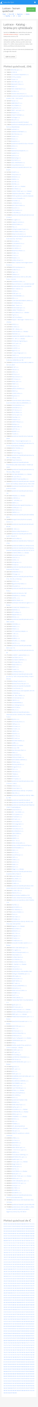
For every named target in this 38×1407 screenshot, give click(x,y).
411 (16, 1293)
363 (33, 1283)
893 (29, 1374)
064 (22, 1233)
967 (7, 1388)
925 (7, 1381)
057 (7, 1233)
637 (20, 1331)
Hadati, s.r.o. (15, 864)
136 (27, 1245)
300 (18, 1274)
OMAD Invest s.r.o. (17, 246)
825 (33, 1362)
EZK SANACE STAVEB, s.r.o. (19, 962)
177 (24, 1252)
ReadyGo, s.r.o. (16, 258)
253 (7, 1267)
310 (9, 1276)
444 (27, 1297)
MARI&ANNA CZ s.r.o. (17, 572)
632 (9, 1331)
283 (11, 1271)
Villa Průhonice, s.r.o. (16, 134)
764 (22, 1352)
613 (29, 1326)
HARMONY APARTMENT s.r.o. (19, 131)
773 (11, 1355)
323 (7, 1278)
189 (20, 1255)
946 (22, 1383)
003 (11, 1224)
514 (27, 1309)
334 (31, 1278)
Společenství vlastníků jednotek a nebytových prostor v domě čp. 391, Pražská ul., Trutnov (19, 714)
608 (18, 1326)
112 (5, 1243)
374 (27, 1286)
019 (16, 1226)
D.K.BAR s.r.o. (15, 883)
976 (27, 1388)
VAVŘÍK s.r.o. (15, 743)
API (14, 16)
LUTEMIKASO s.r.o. (17, 203)
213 (11, 1259)
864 (27, 1369)
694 (22, 1340)
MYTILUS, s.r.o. (16, 374)
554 (22, 1317)
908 (31, 1376)
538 (18, 1314)
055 (33, 1231)
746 (13, 1350)
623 (20, 1328)
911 (7, 1378)
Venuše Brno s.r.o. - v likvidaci (20, 1109)
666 (22, 1336)
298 (13, 1274)
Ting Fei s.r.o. (15, 315)
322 (5, 1278)
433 (33, 1295)
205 (24, 1257)
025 (29, 1226)
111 (33, 1240)
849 (24, 1366)
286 (18, 1271)
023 (24, 1226)
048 (18, 1231)
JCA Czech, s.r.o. (16, 729)
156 (9, 1250)
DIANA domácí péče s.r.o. (18, 843)
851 (29, 1366)
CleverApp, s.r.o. (16, 417)
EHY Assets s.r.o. (16, 726)
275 (24, 1269)
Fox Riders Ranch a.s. (17, 957)
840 (5, 1366)
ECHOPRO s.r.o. (16, 348)
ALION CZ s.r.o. (16, 346)
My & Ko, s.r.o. (15, 719)
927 (11, 1381)
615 (33, 1326)
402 (27, 1290)
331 (24, 1278)
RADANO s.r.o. (15, 1102)
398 (18, 1290)
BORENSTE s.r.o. (16, 931)
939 (7, 1383)
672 (5, 1338)
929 (16, 1381)
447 (33, 1297)
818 (18, 1362)
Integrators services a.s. (18, 222)
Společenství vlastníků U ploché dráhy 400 (23, 1204)
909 (33, 1376)
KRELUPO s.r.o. (15, 120)
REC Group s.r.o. (16, 379)
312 (13, 1276)
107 (24, 1240)
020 (18, 1226)
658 (5, 1336)
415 (24, 1293)
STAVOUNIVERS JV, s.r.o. (18, 405)
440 (18, 1297)
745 (11, 1350)
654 (27, 1333)
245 (20, 1264)
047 (16, 1231)
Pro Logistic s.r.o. (16, 950)
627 (29, 1328)
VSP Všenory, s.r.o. (17, 410)
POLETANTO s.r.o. (16, 160)
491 (7, 1307)
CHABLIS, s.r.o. (16, 859)
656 (31, 1333)
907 (29, 1376)
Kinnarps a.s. (15, 564)
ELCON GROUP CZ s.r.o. (18, 243)
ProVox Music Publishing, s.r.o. (20, 1154)
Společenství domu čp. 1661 (19, 593)
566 (18, 1319)
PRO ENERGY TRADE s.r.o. (19, 231)
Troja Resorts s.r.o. (16, 108)
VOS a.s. (14, 1043)
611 (24, 1326)
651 (20, 1333)
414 (22, 1293)
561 (7, 1319)
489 (33, 1305)
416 (27, 1293)
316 (22, 1276)
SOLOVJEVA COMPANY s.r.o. (19, 660)
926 (9, 1381)
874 (18, 1371)
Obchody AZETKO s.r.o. (18, 764)
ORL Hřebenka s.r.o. (17, 909)
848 (22, 1366)
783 (33, 1355)
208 (31, 1257)
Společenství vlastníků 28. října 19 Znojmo (22, 143)
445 (29, 1297)
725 (29, 1345)
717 (11, 1345)
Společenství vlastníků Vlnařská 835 (21, 686)
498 (22, 1307)
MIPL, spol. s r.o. (16, 1069)
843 (11, 1366)
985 (16, 1390)
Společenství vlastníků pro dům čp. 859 (22, 802)
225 (7, 1262)
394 (9, 1290)
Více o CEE (11, 14)
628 (31, 1328)
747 (16, 1350)
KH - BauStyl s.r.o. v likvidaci (19, 964)
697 (29, 1340)
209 (33, 1257)
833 (20, 1364)
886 (13, 1374)
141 (7, 1248)
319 (29, 1276)
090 (18, 1238)
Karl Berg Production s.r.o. (19, 681)
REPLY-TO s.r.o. (16, 736)
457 (24, 1300)
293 (33, 1271)
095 (29, 1238)
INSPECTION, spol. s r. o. (18, 1026)
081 (29, 1236)
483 (20, 1305)
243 (16, 1264)
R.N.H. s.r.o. (15, 769)
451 (11, 1300)
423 (11, 1295)
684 (31, 1338)
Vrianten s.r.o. (15, 136)
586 (31, 1321)
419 (33, 1293)
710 (27, 1343)
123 (29, 1243)
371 (20, 1286)
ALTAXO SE (14, 72)
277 (29, 1269)
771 (7, 1355)
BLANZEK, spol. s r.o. (17, 1050)
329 (20, 1278)
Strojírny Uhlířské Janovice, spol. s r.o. (22, 1012)
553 (20, 1317)
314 (18, 1276)
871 (11, 1371)
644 (5, 1333)
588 (5, 1324)
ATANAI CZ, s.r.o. (16, 786)
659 (7, 1336)
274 (22, 1269)
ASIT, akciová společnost (18, 1126)
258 (18, 1267)
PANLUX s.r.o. (15, 369)
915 (16, 1378)
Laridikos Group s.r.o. (17, 260)
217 (20, 1259)
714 (5, 1345)
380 (9, 1288)
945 (20, 1383)
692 (18, 1340)
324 (9, 1278)
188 (18, 1255)
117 (16, 1243)
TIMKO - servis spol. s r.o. (17, 110)
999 (16, 1393)
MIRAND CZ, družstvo (17, 745)
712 (31, 1343)
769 (33, 1352)
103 (16, 1240)
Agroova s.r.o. (15, 1066)
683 (29, 1338)
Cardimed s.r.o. (15, 129)
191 (24, 1255)
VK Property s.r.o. (16, 779)
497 (20, 1307)
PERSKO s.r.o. (15, 629)
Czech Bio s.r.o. (15, 181)
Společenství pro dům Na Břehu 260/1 (22, 971)
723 (24, 1345)
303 (24, 1274)
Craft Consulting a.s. (17, 317)
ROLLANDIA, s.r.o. (16, 878)
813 (7, 1362)
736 (22, 1347)
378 (5, 1288)
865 (29, 1369)
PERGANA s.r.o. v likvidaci (18, 495)
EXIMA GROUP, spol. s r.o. (18, 1147)
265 (33, 1267)
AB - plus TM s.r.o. (16, 476)
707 (20, 1343)
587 (33, 1321)
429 (24, 1295)
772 (9, 1355)
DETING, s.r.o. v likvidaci (18, 1090)
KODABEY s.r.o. (16, 993)
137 (29, 1245)
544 (31, 1314)
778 (22, 1355)
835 (24, 1364)
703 (11, 1343)
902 (18, 1376)
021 (20, 1226)
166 (31, 1250)
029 (7, 1229)
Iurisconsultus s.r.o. (17, 821)
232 (22, 1262)
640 (27, 1331)
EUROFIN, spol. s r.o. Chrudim (20, 1128)
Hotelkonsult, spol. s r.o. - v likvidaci (21, 1009)
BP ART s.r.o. (15, 367)
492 (9, 1307)
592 (13, 1324)
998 (13, 1393)
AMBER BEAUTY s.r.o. (16, 103)
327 (16, 1278)
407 (7, 1293)
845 (16, 1366)
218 (22, 1259)
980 (5, 1390)
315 (20, 1276)
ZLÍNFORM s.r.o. (16, 624)
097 (33, 1238)
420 (5, 1295)
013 (33, 1224)
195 (33, 1255)
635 (16, 1331)
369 (16, 1286)
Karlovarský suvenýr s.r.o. (18, 555)
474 (31, 1302)
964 (31, 1386)
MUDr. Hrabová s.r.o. (17, 288)
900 (13, 1376)
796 (31, 1357)
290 (27, 1271)
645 (7, 1333)
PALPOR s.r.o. (15, 905)
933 (24, 1381)
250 (31, 1264)
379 (7, 1288)
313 (16, 1276)
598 (27, 1324)
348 (31, 1281)
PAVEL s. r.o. (15, 1028)
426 (18, 1295)
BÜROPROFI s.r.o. (16, 1142)
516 (31, 1309)
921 (29, 1378)
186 (13, 1255)
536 (13, 1314)
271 (16, 1269)
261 (24, 1267)
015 (7, 1226)
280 (5, 1271)
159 (16, 1250)
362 (31, 1283)
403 (29, 1290)
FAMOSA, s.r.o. (16, 512)
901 (16, 1376)
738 (27, 1347)
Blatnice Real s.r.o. (16, 928)
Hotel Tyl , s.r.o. (16, 643)
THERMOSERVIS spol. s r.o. (19, 1040)
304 (27, 1274)
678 (18, 1338)
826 (5, 1364)
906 (27, 1376)
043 (7, 1231)
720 (18, 1345)
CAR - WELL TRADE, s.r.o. (18, 695)
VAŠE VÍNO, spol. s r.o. (17, 82)
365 (7, 1286)
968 (9, 1388)
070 (5, 1236)
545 (33, 1314)
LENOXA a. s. (15, 291)
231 (20, 1262)
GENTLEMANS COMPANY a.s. (19, 760)
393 (7, 1290)
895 (33, 1374)
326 (13, 1278)
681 (24, 1338)
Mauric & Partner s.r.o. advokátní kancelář (23, 284)
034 (18, 1229)
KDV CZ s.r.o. (15, 852)
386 (22, 1288)
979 (33, 1388)
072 (9, 1236)
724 (27, 1345)
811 (33, 1359)
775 (16, 1355)
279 (33, 1269)
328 (18, 1278)
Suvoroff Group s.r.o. (17, 855)
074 (13, 1236)
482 (18, 1305)
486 (27, 1305)
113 (7, 1243)
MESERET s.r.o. (16, 431)
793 (24, 1357)
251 (33, 1264)
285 (16, 1271)
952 (5, 1386)
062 (18, 1233)
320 (31, 1276)
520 (9, 1312)
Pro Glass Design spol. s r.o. (19, 353)
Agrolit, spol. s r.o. (16, 1005)
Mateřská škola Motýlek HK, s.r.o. (19, 151)
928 (13, 1381)
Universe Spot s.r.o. (17, 788)
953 (7, 1386)
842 (9, 1366)
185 (11, 1255)
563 (11, 1319)
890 (22, 1374)
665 (20, 1336)
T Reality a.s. (15, 774)
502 (31, 1307)
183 (7, 1255)
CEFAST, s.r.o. (15, 581)
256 (13, 1267)
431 (29, 1295)
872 (13, 1371)
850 (27, 1366)
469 (20, 1302)
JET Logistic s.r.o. (16, 220)
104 (18, 1240)
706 (18, 1343)
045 (11, 1231)
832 (18, 1364)
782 (31, 1355)
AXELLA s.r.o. (15, 710)
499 (24, 1307)
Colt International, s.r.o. (18, 698)
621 (16, 1328)
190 (22, 1255)
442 (22, 1297)
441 (20, 1297)
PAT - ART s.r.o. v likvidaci (18, 338)
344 (22, 1281)
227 (11, 1262)
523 (16, 1312)
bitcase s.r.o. (14, 139)
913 (11, 1378)
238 (5, 1264)
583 (24, 1321)
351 (7, 1283)
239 (7, 1264)
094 (27, 1238)
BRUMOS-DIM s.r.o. (17, 426)
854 (5, 1369)
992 (31, 1390)
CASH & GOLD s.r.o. (17, 969)
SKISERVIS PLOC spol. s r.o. (19, 1183)
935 (29, 1381)
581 (20, 1321)
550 (13, 1317)
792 (22, 1357)
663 (16, 1336)
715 (7, 1345)
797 (33, 1357)
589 (7, 1324)
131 (16, 1245)
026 (31, 1226)
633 (11, 1331)
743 (7, 1350)
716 (9, 1345)
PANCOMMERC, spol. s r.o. (19, 1083)
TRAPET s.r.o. (15, 667)
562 (9, 1319)
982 (9, 1390)
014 (5, 1226)
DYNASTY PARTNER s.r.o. (17, 115)
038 (27, 1229)
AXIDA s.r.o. (15, 372)
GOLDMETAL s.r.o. (17, 1192)
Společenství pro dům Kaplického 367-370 (23, 691)
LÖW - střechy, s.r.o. (17, 329)
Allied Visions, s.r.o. (17, 510)
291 (29, 1271)
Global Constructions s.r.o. (19, 234)
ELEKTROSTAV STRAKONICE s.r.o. (21, 1057)
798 (5, 1359)
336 (5, 1281)
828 (9, 1364)
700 (5, 1343)
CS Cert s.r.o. (15, 255)
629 (33, 1328)
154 (5, 1250)
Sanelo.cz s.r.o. (15, 155)
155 (7, 1250)
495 (16, 1307)
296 (9, 1274)
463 (7, 1302)
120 (22, 1243)
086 (9, 1238)
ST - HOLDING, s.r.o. (17, 500)
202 (18, 1257)
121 (24, 1243)
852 (31, 1366)
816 (13, 1362)
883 (7, 1374)
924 (5, 1381)
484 (22, 1305)
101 (11, 1240)
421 (7, 1295)
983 (11, 1390)
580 (18, 1321)
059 (11, 1233)
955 (11, 1386)
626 (27, 1328)
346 (27, 1281)
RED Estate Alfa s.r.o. (17, 662)
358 (22, 1283)
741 (33, 1347)
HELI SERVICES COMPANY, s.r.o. (20, 1081)
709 (24, 1343)
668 (27, 1336)
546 (5, 1317)
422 (9, 1295)
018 (13, 1226)
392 (5, 1290)
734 (18, 1347)
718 (13, 1345)
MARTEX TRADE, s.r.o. (17, 600)
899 (11, 1376)
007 (20, 1224)
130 (13, 1245)
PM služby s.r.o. (16, 919)
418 (31, 1293)
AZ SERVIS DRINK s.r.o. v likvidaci (20, 553)
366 (9, 1286)
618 (9, 1328)
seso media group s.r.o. (18, 705)
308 (5, 1276)
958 (18, 1386)
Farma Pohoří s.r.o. (17, 809)
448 (5, 1300)
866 (31, 1369)
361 (29, 1283)
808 (27, 1359)
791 (20, 1357)
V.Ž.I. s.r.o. (14, 398)
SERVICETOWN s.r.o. (17, 224)
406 (5, 1293)
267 (7, 1269)
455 (20, 1300)
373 (24, 1286)
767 (29, 1352)
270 (13, 1269)
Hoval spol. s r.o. (16, 1185)
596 (22, 1324)
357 (20, 1283)
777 (20, 1355)
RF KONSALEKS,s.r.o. (17, 303)
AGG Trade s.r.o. (16, 917)
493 (11, 1307)
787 (11, 1357)
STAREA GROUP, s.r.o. (17, 997)
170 (9, 1252)
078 (22, 1236)
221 (29, 1259)
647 (11, 1333)
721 (20, 1345)
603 (7, 1326)
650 (18, 1333)
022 (22, 1226)
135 (24, 1245)
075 (16, 1236)
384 (18, 1288)
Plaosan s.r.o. (14, 101)
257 (16, 1267)
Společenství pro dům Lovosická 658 (21, 286)
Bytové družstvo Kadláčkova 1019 (21, 895)
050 (22, 1231)
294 (5, 1274)
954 (9, 1386)
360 (27, 1283)
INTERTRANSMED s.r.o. (18, 848)
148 (22, 1248)
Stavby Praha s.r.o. (17, 664)
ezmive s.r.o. (14, 146)
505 (7, 1309)
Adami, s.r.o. (15, 850)
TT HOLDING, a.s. (16, 212)
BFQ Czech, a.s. (16, 738)
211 (7, 1259)
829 (11, 1364)
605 (11, 1326)
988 (22, 1390)
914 (13, 1378)
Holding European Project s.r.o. (20, 229)
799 (7, 1359)
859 (16, 1369)
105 (20, 1240)
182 (5, 1255)
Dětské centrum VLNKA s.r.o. (19, 990)
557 (29, 1317)
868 (5, 1371)
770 (5, 1355)
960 (22, 1386)
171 (11, 1252)
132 (18, 1245)
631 (7, 1331)
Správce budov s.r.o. (17, 978)
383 (16, 1288)
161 (20, 1250)
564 (13, 1319)
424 (13, 1295)
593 (16, 1324)
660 (9, 1336)
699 (33, 1340)
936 (31, 1381)
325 (11, 1278)
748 (18, 1350)
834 (22, 1364)
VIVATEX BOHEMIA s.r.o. (18, 296)
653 (24, 1333)
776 (18, 1355)
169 (7, 1252)
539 (20, 1314)
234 (27, 1262)
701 (7, 1343)
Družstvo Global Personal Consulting (22, 897)
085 (7, 1238)
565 (16, 1319)
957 (16, 1386)
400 (22, 1290)
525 (20, 1312)
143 (11, 1248)
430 (27, 1295)
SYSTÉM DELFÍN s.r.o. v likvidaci (20, 1112)
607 (16, 1326)
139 (33, 1245)
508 (13, 1309)
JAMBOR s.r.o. (15, 838)
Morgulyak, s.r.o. (16, 936)
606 (13, 1326)
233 (24, 1262)
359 (24, 1283)
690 (13, 1340)
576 (9, 1321)
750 (22, 1350)
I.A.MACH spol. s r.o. (17, 1085)
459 (29, 1300)
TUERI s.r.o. (15, 857)
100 (9, 1240)
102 (13, 1240)
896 (5, 1376)
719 (16, 1345)
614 (31, 1326)
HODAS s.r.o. (15, 324)
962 (27, 1386)
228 (13, 1262)
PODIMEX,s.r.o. (16, 1123)
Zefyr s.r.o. (14, 1121)
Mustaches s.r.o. (15, 141)
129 (11, 1245)
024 (27, 1226)
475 (33, 1302)
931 (20, 1381)
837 (29, 1364)
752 (27, 1350)
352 (9, 1283)
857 (11, 1369)
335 (33, 1278)
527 (24, 1312)
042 (5, 1231)
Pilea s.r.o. (14, 227)
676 (13, 1338)
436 (9, 1297)
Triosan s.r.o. (14, 79)
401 (24, 1290)
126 (5, 1245)
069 (33, 1233)
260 (22, 1267)
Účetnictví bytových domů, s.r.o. (20, 952)
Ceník (19, 16)
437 (11, 1297)
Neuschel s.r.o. (16, 208)
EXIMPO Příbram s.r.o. (18, 422)
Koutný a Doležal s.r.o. (18, 912)
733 (16, 1347)
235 (29, 1262)
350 (5, 1283)
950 (31, 1383)
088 (13, 1238)
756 (5, 1352)
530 (31, 1312)
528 (27, 1312)
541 (24, 1314)
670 (31, 1336)
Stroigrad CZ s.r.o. (16, 767)
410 (13, 1293)
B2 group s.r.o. (16, 396)
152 (31, 1248)
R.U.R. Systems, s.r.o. (17, 814)
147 (20, 1248)
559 (33, 1317)
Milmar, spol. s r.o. (16, 381)
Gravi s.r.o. (14, 148)
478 (9, 1305)
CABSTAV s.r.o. (16, 700)
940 (9, 1383)
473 (29, 1302)
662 (13, 1336)
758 (9, 1352)
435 (7, 1297)
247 (24, 1264)
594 (18, 1324)
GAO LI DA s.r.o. (16, 933)
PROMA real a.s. (16, 762)
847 (20, 1366)
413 (20, 1293)
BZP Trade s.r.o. (16, 983)
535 (11, 1314)
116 (13, 1243)
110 (31, 1240)
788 (13, 1357)
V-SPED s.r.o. (15, 636)
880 (31, 1371)
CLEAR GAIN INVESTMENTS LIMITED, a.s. (22, 300)
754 (31, 1350)
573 (33, 1319)
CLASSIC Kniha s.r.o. (17, 393)
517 (33, 1309)
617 (7, 1328)
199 (11, 1257)
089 (16, 1238)
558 (31, 1317)
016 (9, 1226)
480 (13, 1305)
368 (13, 1286)
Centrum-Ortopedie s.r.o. (18, 198)
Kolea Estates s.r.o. (17, 955)
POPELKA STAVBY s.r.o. (18, 757)
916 (18, 1378)
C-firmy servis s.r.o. (16, 174)
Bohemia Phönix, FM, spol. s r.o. (20, 683)
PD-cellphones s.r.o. (17, 940)
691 (16, 1340)
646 (9, 1333)
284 (13, 1271)
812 (5, 1362)
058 (9, 1233)
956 (13, 1386)
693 (20, 1340)
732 (13, 1347)
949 (29, 1383)
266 (5, 1269)
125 (33, 1243)
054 (31, 1231)
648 (13, 1333)
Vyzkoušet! (31, 9)
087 (11, 1238)
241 (11, 1264)
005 (16, 1224)
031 (11, 1229)
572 (31, 1319)
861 (20, 1369)
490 (5, 1307)
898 (9, 1376)
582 (22, 1321)
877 (24, 1371)
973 (20, 1388)
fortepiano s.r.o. (16, 419)
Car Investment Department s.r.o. (20, 74)
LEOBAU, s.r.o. (15, 1138)
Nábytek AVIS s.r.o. (17, 614)
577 (11, 1321)
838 (31, 1364)
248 (27, 1264)
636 (18, 1331)
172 (13, 1252)
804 (18, 1359)
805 (20, 1359)
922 (31, 1378)
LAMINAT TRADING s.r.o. (18, 310)
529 (29, 1312)
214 (13, 1259)
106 (22, 1240)
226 (9, 1262)
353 (11, 1283)
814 (9, 1362)
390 (31, 1288)
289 (24, 1271)
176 (22, 1252)
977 (29, 1388)
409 (11, 1293)
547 (7, 1317)
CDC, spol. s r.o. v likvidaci (18, 186)
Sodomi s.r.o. (15, 862)
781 (29, 1355)
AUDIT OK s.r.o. (16, 429)
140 (5, 1248)
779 (24, 1355)
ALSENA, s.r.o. (15, 560)
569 (24, 1319)
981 (7, 1390)
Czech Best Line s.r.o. (17, 657)
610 (22, 1326)
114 (9, 1243)
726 (31, 1345)
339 (11, 1281)
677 (16, 1338)
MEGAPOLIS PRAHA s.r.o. (18, 250)
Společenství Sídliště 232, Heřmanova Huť (23, 545)
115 (11, 1243)
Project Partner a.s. (17, 460)
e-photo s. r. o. (16, 450)
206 (27, 1257)
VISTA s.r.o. (15, 1097)
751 (24, 1350)
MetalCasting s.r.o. (16, 158)
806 (22, 1359)
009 (24, 1224)
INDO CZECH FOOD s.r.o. (18, 205)
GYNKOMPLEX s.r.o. (17, 407)
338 (9, 1281)
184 (9, 1255)
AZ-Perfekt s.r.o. (16, 200)
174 (18, 1252)
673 (7, 1338)
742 (5, 1350)
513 (24, 1309)
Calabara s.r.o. (15, 274)
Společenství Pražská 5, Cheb (19, 1100)
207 (29, 1257)
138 (31, 1245)
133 (20, 1245)
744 (9, 1350)
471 (24, 1302)
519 (7, 1312)
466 (13, 1302)
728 (5, 1347)
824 (31, 1362)
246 (22, 1264)
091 (20, 1238)
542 (27, 1314)
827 (7, 1364)
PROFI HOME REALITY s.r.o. (18, 89)
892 (27, 1374)
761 (16, 1352)
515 (29, 1309)
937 (33, 1381)
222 (31, 1259)
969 (11, 1388)
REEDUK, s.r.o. (15, 617)
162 (22, 1250)
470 (22, 1302)
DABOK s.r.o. (15, 503)
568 (22, 1319)
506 (9, 1309)
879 (29, 1371)
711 (29, 1343)
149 (24, 1248)
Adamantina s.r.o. (16, 988)
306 (31, 1274)
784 (5, 1357)
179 (29, 1252)
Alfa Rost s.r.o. (15, 776)
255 (11, 1267)
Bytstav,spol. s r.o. (16, 1173)
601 (33, 1324)
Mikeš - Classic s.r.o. (17, 305)
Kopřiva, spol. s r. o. (17, 1107)
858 (13, 1369)
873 (16, 1371)
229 (16, 1262)
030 (9, 1229)
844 (13, 1366)
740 (31, 1347)
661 (11, 1336)
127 (7, 1245)
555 (24, 1317)
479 (11, 1305)
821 (24, 1362)
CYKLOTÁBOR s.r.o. (16, 105)
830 (13, 1364)
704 (13, 1343)
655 (29, 1333)
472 (27, 1302)
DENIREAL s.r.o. (16, 638)
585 (29, 1321)
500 (27, 1307)
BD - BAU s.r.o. (15, 529)
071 (7, 1236)
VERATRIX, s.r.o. (15, 184)
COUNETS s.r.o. (15, 172)
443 (24, 1297)
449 (7, 1300)
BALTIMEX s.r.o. (16, 1188)
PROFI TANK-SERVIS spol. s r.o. (20, 947)
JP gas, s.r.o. (15, 272)
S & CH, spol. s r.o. (16, 343)
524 (18, 1312)
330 (22, 1278)
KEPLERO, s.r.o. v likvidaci (18, 641)
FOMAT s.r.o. (15, 384)
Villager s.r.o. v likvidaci (18, 869)
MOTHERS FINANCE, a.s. (18, 740)
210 (5, 1259)
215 (16, 1259)
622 (18, 1328)
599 (29, 1324)
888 (18, 1374)
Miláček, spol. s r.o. (17, 1178)
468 (18, 1302)
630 (5, 1331)
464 (9, 1302)
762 (18, 1352)
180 (31, 1252)
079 (24, 1236)
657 (33, 1333)
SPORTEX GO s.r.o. (17, 1035)
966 (5, 1388)
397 (16, 1290)
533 (7, 1314)
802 (13, 1359)
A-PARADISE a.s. (16, 693)
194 (31, 1255)
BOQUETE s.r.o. (15, 112)
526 (22, 1312)
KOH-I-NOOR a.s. (16, 1095)
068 (31, 1233)
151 (29, 1248)
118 (18, 1243)
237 (33, 1262)
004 (13, 1224)
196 (5, 1257)
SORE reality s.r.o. (16, 976)
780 (27, 1355)
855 (7, 1369)
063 (20, 1233)
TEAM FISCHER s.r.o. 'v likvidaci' (20, 331)
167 (33, 1250)
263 (29, 1267)
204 (22, 1257)
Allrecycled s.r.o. (16, 586)
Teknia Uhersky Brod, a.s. (18, 1093)
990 (27, 1390)
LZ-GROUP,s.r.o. (16, 498)
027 (33, 1226)
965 (33, 1386)
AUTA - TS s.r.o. (16, 840)
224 (5, 1262)
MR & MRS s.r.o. (16, 1190)
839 (33, 1364)
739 (29, 1347)
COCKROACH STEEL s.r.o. (18, 281)
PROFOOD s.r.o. (16, 334)
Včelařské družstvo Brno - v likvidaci (21, 193)
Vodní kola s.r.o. (16, 1145)
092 (22, 1238)
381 (11, 1288)
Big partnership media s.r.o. (19, 583)
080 (27, 1236)
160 (18, 1250)
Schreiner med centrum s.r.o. (19, 93)
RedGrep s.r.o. (15, 424)
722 (22, 1345)
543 (29, 1314)
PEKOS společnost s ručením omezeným (22, 196)
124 (31, 1243)
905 (24, 1376)
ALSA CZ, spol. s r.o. (17, 415)
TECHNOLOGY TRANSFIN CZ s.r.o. (21, 607)
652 (22, 1333)
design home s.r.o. (17, 1164)
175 (20, 1252)
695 (24, 1340)
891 (24, 1374)
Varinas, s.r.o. (15, 386)
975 (24, 1388)
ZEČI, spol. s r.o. (16, 1052)
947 (24, 1383)
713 (33, 1343)
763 (20, 1352)
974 (22, 1388)
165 (29, 1250)
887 (16, 1374)
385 (20, 1288)
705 (16, 1343)
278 (31, 1269)
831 (16, 1364)
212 (9, 1259)
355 (16, 1283)
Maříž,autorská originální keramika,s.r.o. (22, 505)
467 (16, 1302)
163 (24, 1250)
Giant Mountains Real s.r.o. (19, 750)
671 (33, 1336)
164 (27, 1250)
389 (29, 1288)
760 (13, 1352)
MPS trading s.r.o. (16, 612)
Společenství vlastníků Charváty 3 (20, 122)
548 (9, 1317)
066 (27, 1233)
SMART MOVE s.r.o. (17, 981)
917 (20, 1378)
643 (33, 1331)
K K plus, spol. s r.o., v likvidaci (20, 1162)
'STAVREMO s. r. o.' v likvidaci (19, 1116)
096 (31, 1238)
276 (27, 1269)
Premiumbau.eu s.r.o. (17, 828)
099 (7, 1240)
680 (22, 1338)
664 (18, 1336)
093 (24, 1238)
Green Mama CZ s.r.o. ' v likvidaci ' (21, 312)
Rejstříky (8, 16)
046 (13, 1231)
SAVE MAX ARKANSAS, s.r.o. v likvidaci (22, 474)
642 (31, 1331)
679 (20, 1338)
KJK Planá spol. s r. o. (17, 1031)
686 (5, 1340)
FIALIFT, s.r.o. (15, 995)
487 (29, 1305)
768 (31, 1352)
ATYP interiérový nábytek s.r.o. (20, 631)
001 (7, 1224)
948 (27, 1383)
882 (5, 1374)
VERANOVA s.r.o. (15, 177)
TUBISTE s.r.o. (15, 731)
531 (33, 1312)
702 (9, 1343)
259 (20, 1267)
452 (13, 1300)
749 (20, 1350)
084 (5, 1238)
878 (27, 1371)
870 (9, 1371)
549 (11, 1317)
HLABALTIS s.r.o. (16, 269)
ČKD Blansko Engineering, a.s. (20, 341)
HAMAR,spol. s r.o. (17, 1078)
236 (31, 1262)
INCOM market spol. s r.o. (18, 308)
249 (29, 1264)
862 (22, 1369)
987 (20, 1390)
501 (29, 1307)
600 (31, 1324)
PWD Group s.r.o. (16, 1059)
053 (29, 1231)
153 (33, 1248)
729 (7, 1347)
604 (9, 1326)
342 (18, 1281)
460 (31, 1300)
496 (18, 1307)
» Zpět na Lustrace (10, 56)
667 (24, 1336)
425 (16, 1295)
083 (33, 1236)
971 (16, 1388)
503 (33, 1307)
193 (29, 1255)
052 (27, 1231)
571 (29, 1319)
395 (11, 1290)
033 (16, 1229)
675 (11, 1338)
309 (7, 1276)
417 (29, 1293)
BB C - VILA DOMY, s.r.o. (18, 812)
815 (11, 1362)
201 (16, 1257)
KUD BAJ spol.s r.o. (17, 1166)
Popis (4, 14)
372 (22, 1286)
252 (5, 1267)
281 (7, 1271)
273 (20, 1269)
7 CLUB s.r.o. (15, 434)
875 (20, 1371)
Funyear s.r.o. (15, 669)
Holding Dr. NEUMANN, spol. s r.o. (21, 974)
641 (29, 1331)
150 (27, 1248)
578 (13, 1321)
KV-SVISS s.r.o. (15, 327)
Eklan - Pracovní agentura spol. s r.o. (21, 441)
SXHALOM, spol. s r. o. (16, 70)
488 (31, 1305)
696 (27, 1340)
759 (11, 1352)
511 (20, 1309)
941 (11, 1383)
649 (16, 1333)
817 (16, 1362)
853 (33, 1366)
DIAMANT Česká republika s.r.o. (20, 479)
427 (20, 1295)
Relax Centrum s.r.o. (17, 377)
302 (22, 1274)
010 (27, 1224)
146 (18, 1248)
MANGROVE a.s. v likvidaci (19, 595)
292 (31, 1271)
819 (20, 1362)
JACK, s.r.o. (14, 1071)
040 (31, 1229)
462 (5, 1302)
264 (31, 1267)
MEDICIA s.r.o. (15, 1119)
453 (16, 1300)
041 (33, 1229)
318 (27, 1276)
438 (13, 1297)
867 (33, 1369)
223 (33, 1259)
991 (29, 1390)
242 (13, 1264)
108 (27, 1240)
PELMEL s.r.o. (15, 253)
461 (33, 1300)
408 (9, 1293)
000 (5, 1224)
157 (11, 1250)
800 (9, 1359)
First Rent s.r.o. (15, 91)
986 (18, 1390)
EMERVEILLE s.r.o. (16, 826)
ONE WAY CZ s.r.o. (16, 881)
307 (33, 1274)
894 (31, 1374)
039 (29, 1229)
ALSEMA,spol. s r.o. (17, 507)
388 (27, 1288)
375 (29, 1286)
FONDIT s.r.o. (15, 355)
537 (16, 1314)
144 (13, 1248)
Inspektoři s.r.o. (15, 153)
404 (31, 1290)
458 (27, 1300)
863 (24, 1369)
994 (5, 1393)
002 (9, 1224)
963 (29, 1386)
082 (31, 1236)
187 (16, 1255)
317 (24, 1276)
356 (18, 1283)
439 (16, 1297)
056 (5, 1233)
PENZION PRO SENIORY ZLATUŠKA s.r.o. (22, 336)
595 (20, 1324)
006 (18, 1224)
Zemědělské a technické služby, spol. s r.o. (23, 1076)
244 (18, 1264)
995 (7, 1393)
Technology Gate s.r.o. (18, 824)
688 (9, 1340)
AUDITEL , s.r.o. (16, 598)
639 (24, 1331)
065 (24, 1233)
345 (24, 1281)
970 (13, 1388)
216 (18, 1259)
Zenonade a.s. (15, 241)
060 (13, 1233)
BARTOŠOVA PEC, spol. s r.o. (19, 1157)
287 (20, 1271)
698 (31, 1340)
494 (13, 1307)
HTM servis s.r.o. (16, 771)
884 (9, 1374)
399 (20, 1290)
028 (5, 1229)
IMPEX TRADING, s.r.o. (17, 448)
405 (33, 1290)
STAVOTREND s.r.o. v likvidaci (19, 1171)
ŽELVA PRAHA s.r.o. (17, 412)
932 (22, 1381)
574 (5, 1321)
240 (9, 1264)
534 (9, 1314)
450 (9, 1300)
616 (5, 1328)
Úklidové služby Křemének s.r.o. (20, 531)
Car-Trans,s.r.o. (16, 1140)
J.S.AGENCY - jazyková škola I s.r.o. (21, 655)
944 (18, 1383)
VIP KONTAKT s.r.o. (17, 817)
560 (5, 1319)
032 (13, 1229)
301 (20, 1274)
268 (9, 1269)
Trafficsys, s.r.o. (16, 724)
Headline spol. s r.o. (17, 1159)
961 (24, 1386)
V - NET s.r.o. (15, 633)
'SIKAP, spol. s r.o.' (16, 1074)
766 (27, 1352)
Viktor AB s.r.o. (16, 793)
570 (27, 1319)
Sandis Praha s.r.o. (17, 876)
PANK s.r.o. (15, 752)
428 (22, 1295)
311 (11, 1276)
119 (20, 1243)
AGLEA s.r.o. (15, 867)
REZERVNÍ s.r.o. (16, 610)
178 (27, 1252)
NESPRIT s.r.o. (15, 836)
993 (33, 1390)
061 (16, 1233)
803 (16, 1359)
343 (20, 1281)
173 (16, 1252)
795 (29, 1357)
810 (31, 1359)
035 (20, 1229)
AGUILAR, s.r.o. (16, 733)
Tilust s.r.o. (15, 914)
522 (13, 1312)
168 (5, 1252)
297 (11, 1274)
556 (27, 1317)
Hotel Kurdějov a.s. (17, 538)
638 (22, 1331)
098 (5, 1240)
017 (11, 1226)
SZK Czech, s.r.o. (16, 819)
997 (11, 1393)
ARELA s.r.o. (15, 298)
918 (22, 1378)
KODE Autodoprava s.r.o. (18, 267)
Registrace (20, 14)
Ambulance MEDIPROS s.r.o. (19, 985)
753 (29, 1350)
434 (5, 1297)
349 (33, 1281)
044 (9, 1231)
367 (11, 1286)
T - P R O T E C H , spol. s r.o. (19, 1150)
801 (11, 1359)
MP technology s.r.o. (17, 453)
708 (22, 1343)
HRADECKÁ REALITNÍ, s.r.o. (19, 1033)
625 (24, 1328)
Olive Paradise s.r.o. (17, 210)
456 (22, 1300)
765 (24, 1352)
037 (24, 1229)
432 (31, 1295)
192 (27, 1255)
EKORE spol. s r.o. (16, 293)
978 (31, 1388)
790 (18, 1357)
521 (11, 1312)
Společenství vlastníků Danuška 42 (21, 800)
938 (5, 1383)
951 (33, 1383)
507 (11, 1309)
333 (29, 1278)
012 (31, 1224)
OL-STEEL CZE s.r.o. (17, 890)
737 (24, 1347)
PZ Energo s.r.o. (16, 574)
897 (7, 1376)
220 (27, 1259)
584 (27, 1321)
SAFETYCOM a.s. (16, 707)
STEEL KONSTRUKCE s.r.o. (18, 162)
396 (13, 1290)
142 (9, 1248)
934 (27, 1381)
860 (18, 1369)
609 (20, 1326)
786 (9, 1357)
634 (13, 1331)
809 (29, 1359)
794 (27, 1357)
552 (18, 1317)
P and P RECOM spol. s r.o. (19, 1088)
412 (18, 1293)
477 (7, 1305)
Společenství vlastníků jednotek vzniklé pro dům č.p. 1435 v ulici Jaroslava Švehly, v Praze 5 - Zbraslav (20, 676)
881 (33, 1371)
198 (9, 1257)
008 (22, 1224)
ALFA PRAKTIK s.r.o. (17, 959)
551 (16, 1317)
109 (29, 1240)
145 (16, 1248)
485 (24, 1305)
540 (22, 1314)
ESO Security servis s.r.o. (18, 721)
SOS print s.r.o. (16, 966)
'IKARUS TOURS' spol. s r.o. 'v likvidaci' (22, 191)
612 (27, 1326)
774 (13, 1355)
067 (29, 1233)
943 (16, 1383)
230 (18, 1262)
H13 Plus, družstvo (16, 77)
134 (22, 1245)
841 (7, 1366)
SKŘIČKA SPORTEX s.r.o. (18, 388)
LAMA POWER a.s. (16, 833)
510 (18, 1309)
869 (7, 1371)
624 (22, 1328)
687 (7, 1340)
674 (9, 1338)
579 (16, 1321)
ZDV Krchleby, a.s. (16, 1054)
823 (29, 1362)
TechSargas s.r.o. (15, 117)
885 (11, 1374)
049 (20, 1231)
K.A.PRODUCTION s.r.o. (18, 671)
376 (31, 1286)
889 (20, 1374)
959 (20, 1386)
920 (27, 1378)
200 (13, 1257)
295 (7, 1274)
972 (18, 1388)
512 (22, 1309)
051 (24, 1231)
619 (11, 1328)
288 (22, 1271)
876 (22, 1371)
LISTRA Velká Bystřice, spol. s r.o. (20, 1181)
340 (13, 1281)
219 (24, 1259)
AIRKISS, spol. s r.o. (17, 1114)
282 (9, 1271)
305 (29, 1274)
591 (11, 1324)
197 (7, 1257)
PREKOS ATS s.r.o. (16, 893)
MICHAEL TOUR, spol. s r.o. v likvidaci (21, 1176)
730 (9, 1347)
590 (9, 1324)
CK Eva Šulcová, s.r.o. (17, 688)
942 (13, 1383)
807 (24, 1359)
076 (18, 1236)
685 (33, 1338)
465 (11, 1302)
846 (18, 1366)
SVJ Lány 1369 (15, 748)
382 (13, 1288)
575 (7, 1321)
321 (33, 1276)
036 (22, 1229)
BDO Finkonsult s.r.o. (17, 1007)
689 (11, 1340)
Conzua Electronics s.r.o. (17, 165)
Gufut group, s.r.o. (17, 562)
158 (13, 1250)
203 (20, 1257)
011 (29, 1224)
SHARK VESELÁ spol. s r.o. (19, 1104)
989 (24, 1390)
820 (22, 1362)
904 (22, 1376)
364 (5, 1286)
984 (13, 1390)
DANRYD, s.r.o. (16, 626)
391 (33, 1288)
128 (9, 1245)
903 (20, 1376)
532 (5, 1314)
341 (16, 1281)
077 (20, 1236)
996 (9, 1393)
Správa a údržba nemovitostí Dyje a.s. (22, 845)
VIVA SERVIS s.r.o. (16, 248)
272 (18, 1269)
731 (11, 1347)
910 (5, 1378)
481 (16, 1305)
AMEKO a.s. (15, 391)
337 (7, 1281)
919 (24, 1378)
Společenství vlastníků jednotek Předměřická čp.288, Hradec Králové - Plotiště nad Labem (19, 464)
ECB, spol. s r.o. (16, 1131)
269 (11, 1269)
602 (5, 1326)
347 (29, 1281)
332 (27, 1278)
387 (24, 1288)
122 (27, 1243)
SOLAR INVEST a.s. (17, 755)
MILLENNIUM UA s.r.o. (18, 831)
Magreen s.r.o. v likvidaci (18, 926)
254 (9, 1267)
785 (7, 1357)
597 (24, 1324)
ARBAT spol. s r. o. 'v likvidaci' (19, 1014)
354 (13, 1283)
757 (7, 1352)
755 (33, 1350)
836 (27, 1364)
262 (27, 1267)
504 (5, 1309)
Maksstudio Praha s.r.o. (17, 84)
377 (33, 1286)
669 (29, 1336)
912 (9, 1378)
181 (33, 1252)
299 (16, 1274)
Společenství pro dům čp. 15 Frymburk (22, 790)
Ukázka (27, 14)
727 (33, 1345)
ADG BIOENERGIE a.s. (17, 702)
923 (33, 1378)
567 (20, 1319)
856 (9, 1369)
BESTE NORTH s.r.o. (17, 907)
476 (5, 1305)
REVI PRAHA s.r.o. (16, 189)
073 (11, 1236)
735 (20, 1347)
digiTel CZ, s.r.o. (16, 350)
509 (16, 1309)
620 (13, 1328)
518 (5, 1312)
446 (31, 1297)
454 (18, 1300)
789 (16, 1357)
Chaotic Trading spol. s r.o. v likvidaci (21, 1038)
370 (18, 1286)
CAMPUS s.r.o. (15, 1152)
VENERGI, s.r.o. (15, 179)
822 (27, 1362)
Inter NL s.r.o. (15, 1169)
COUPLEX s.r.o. (16, 557)
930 (18, 1381)
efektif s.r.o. (14, 86)
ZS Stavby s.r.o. (16, 938)
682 (27, 1338)
